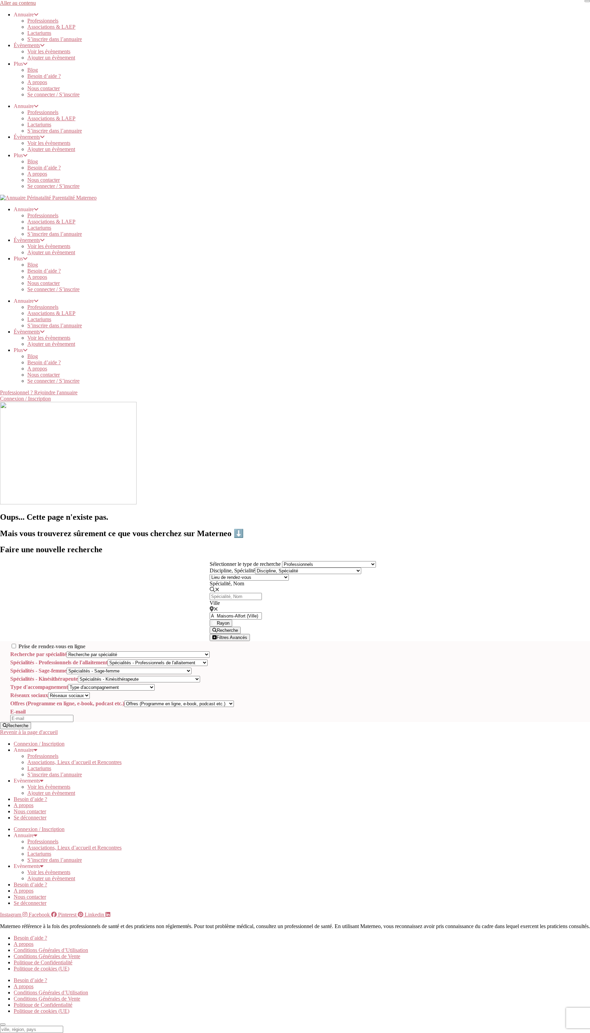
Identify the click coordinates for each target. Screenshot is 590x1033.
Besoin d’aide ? (44, 76)
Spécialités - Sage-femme (38, 671)
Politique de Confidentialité (43, 962)
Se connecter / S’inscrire (53, 94)
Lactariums (39, 33)
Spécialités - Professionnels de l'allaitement (59, 662)
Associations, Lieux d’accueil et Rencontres (74, 762)
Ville (215, 603)
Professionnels (42, 21)
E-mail (18, 712)
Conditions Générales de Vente (47, 956)
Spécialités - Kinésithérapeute (44, 679)
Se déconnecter (30, 817)
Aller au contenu (18, 3)
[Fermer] (587, 1)
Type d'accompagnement (39, 687)
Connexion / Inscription (39, 744)
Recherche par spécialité (38, 654)
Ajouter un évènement (51, 57)
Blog (32, 70)
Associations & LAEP (51, 27)
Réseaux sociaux (29, 695)
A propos (37, 82)
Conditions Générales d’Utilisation (51, 950)
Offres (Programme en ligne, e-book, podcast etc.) (67, 703)
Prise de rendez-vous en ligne (51, 646)
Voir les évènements (48, 51)
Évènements (27, 45)
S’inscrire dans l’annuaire (54, 39)
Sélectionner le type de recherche (245, 564)
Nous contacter (43, 88)
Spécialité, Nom (227, 583)
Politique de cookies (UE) (41, 968)
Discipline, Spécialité (232, 570)
